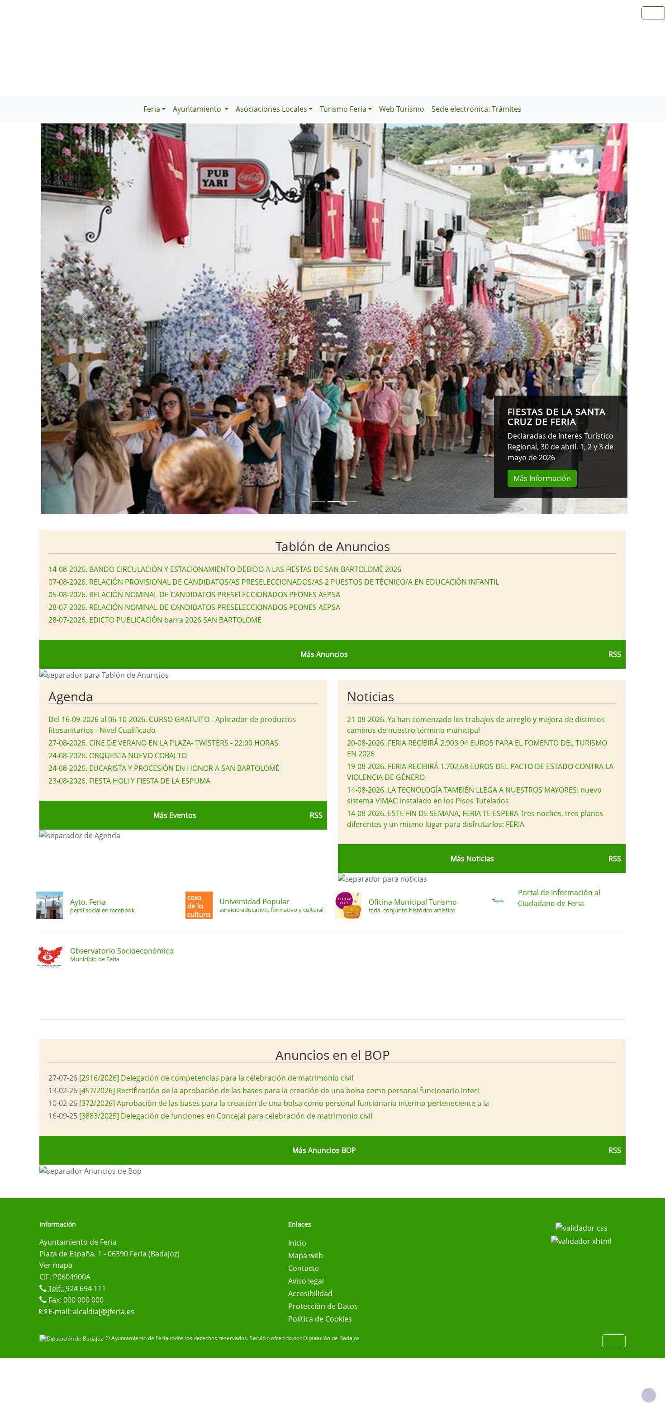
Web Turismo (401, 109)
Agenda (70, 696)
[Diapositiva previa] (85, 318)
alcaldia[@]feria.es (103, 1312)
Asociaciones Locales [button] (271, 109)
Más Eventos (174, 815)
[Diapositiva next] (583, 318)
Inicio (297, 1243)
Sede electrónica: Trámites (477, 109)
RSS (614, 654)
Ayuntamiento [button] (198, 109)
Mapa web (305, 1256)
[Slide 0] (318, 501)
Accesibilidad (310, 1293)
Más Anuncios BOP (324, 1150)
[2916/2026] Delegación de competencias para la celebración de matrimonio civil (216, 1078)
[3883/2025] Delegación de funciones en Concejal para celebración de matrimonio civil (225, 1116)
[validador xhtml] (581, 1241)
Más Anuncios (324, 654)
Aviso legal (306, 1281)
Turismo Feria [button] (343, 109)
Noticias (370, 696)
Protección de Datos (323, 1306)
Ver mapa (55, 1265)
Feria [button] (151, 109)
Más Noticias (472, 859)
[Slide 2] (350, 501)
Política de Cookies (320, 1319)
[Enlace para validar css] (582, 1227)
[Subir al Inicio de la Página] (648, 1395)
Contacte (303, 1268)
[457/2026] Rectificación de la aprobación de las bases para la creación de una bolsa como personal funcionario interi (279, 1090)
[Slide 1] (334, 501)
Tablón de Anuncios (333, 546)
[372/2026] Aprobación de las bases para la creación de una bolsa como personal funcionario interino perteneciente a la (284, 1103)
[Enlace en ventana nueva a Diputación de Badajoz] (72, 1338)
